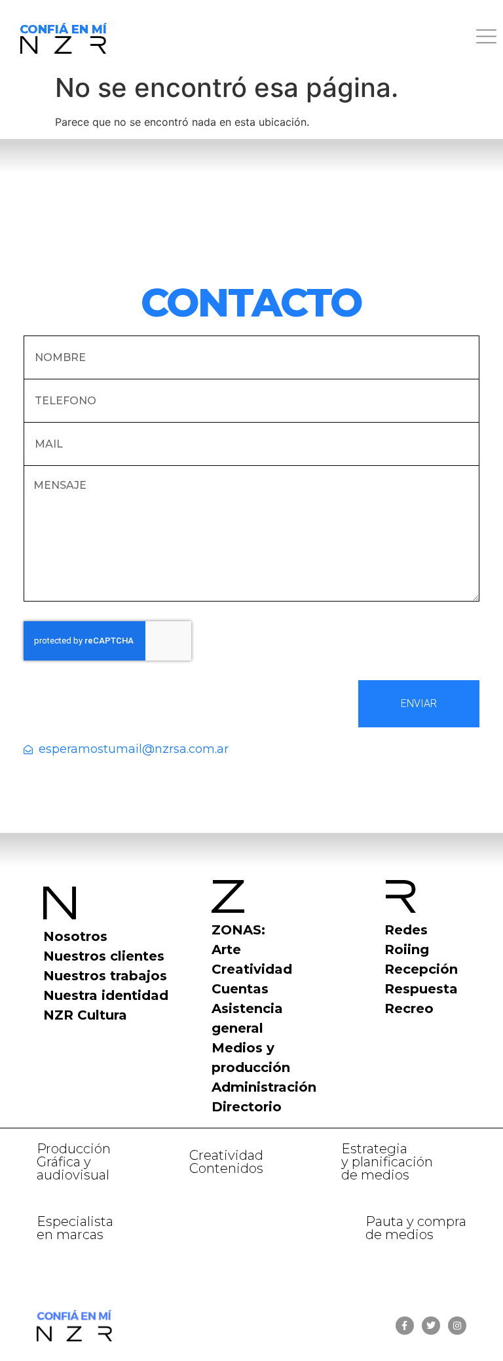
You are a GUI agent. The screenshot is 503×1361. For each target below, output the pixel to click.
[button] (314, 38)
